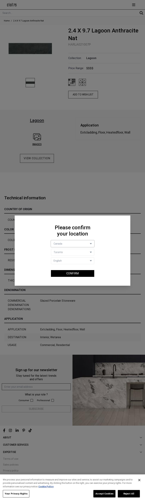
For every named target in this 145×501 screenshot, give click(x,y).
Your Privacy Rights (16, 493)
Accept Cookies (104, 493)
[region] (72, 487)
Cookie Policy (46, 486)
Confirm (72, 273)
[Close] (139, 480)
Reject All (128, 493)
